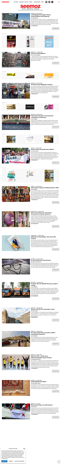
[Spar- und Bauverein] (30, 142)
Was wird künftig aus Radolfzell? (41, 213)
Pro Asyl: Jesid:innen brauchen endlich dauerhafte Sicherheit (43, 333)
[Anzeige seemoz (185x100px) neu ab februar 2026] (48, 77)
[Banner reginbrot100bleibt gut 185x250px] (49, 47)
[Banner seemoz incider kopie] (30, 47)
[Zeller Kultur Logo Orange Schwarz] (30, 177)
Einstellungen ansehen (19, 461)
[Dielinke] (11, 181)
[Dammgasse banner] (49, 181)
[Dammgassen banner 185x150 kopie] (11, 142)
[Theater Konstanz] (11, 75)
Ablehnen (11, 461)
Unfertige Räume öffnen (38, 381)
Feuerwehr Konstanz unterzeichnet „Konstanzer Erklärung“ (42, 116)
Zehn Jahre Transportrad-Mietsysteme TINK (45, 187)
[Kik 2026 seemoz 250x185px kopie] (11, 47)
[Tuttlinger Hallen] (30, 77)
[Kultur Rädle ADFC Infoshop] (48, 142)
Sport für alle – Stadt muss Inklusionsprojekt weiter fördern (41, 356)
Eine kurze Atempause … (39, 53)
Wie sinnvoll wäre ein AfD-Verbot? (42, 405)
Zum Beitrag (56, 29)
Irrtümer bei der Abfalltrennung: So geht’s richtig (44, 284)
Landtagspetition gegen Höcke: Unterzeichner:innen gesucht (41, 15)
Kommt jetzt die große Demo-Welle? (42, 149)
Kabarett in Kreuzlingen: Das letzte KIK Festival (43, 237)
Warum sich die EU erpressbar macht (43, 309)
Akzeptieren (4, 461)
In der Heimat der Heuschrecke (41, 260)
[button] (24, 448)
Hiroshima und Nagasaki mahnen (41, 84)
